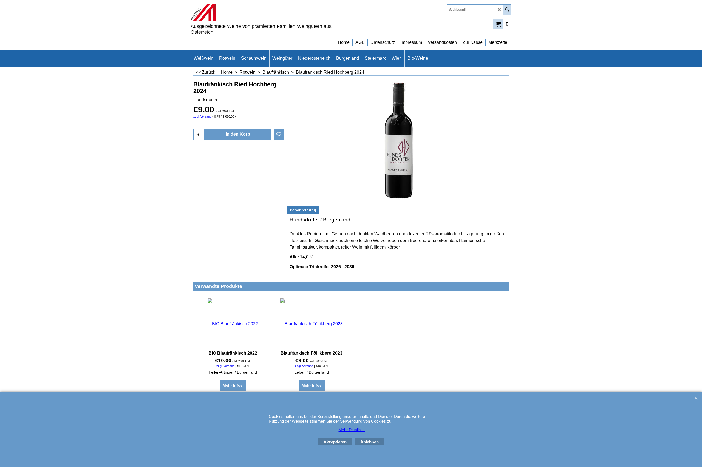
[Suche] (507, 10)
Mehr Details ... (352, 430)
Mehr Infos (233, 385)
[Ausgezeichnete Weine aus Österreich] (239, 12)
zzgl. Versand (202, 116)
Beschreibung (303, 210)
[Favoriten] (279, 134)
